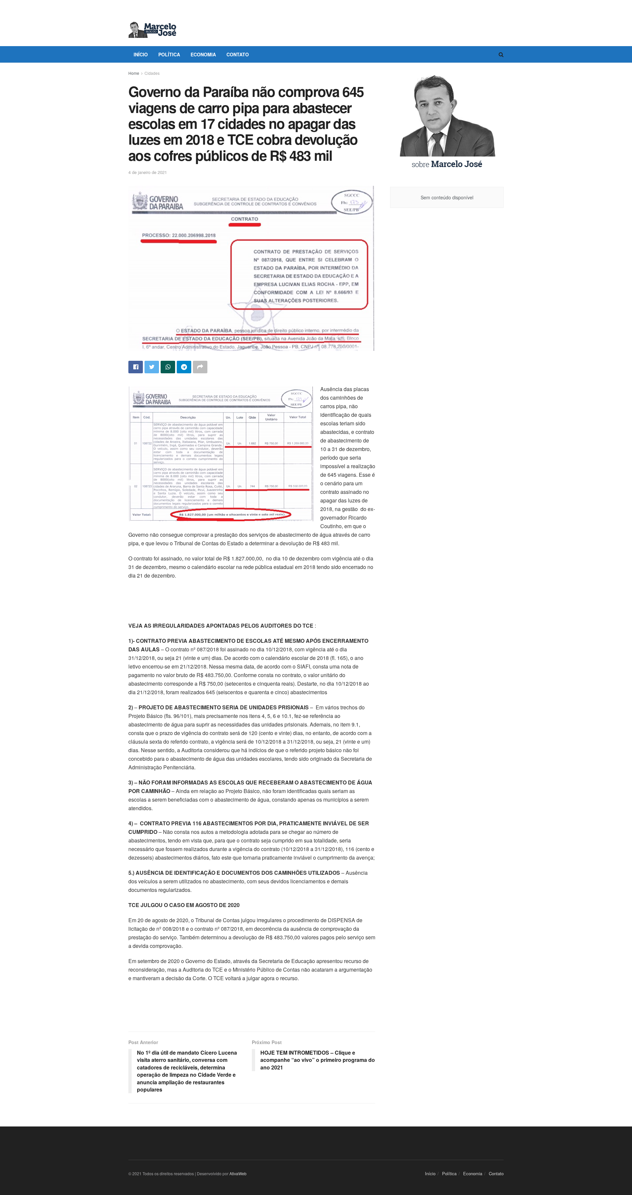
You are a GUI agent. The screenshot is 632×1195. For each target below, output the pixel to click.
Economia (203, 54)
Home (133, 73)
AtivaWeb (238, 1173)
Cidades (152, 73)
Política (169, 54)
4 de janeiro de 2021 (147, 172)
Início (141, 54)
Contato (237, 54)
